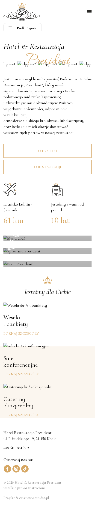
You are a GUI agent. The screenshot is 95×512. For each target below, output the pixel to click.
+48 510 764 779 (16, 447)
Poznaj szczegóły (21, 333)
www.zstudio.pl (38, 497)
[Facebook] (7, 469)
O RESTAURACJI (47, 167)
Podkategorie (26, 28)
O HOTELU (47, 150)
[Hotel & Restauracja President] (21, 11)
